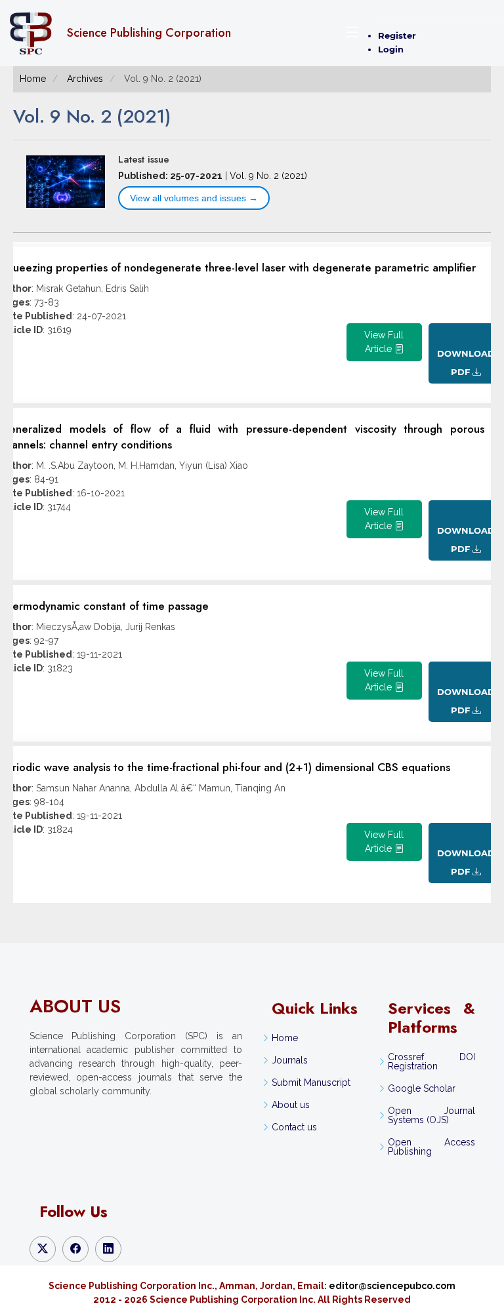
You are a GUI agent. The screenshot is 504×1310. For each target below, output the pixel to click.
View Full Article (384, 342)
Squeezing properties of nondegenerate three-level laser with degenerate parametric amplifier (238, 267)
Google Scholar (421, 1088)
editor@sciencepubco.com (392, 1285)
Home (33, 78)
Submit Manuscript (311, 1082)
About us (291, 1104)
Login (391, 49)
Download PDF (466, 362)
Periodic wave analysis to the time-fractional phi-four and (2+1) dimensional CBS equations (225, 767)
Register (397, 35)
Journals (290, 1060)
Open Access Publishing (431, 1147)
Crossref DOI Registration (431, 1061)
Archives (85, 78)
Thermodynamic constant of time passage (104, 606)
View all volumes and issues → (194, 198)
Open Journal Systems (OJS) (431, 1115)
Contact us (294, 1127)
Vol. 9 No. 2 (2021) (268, 175)
